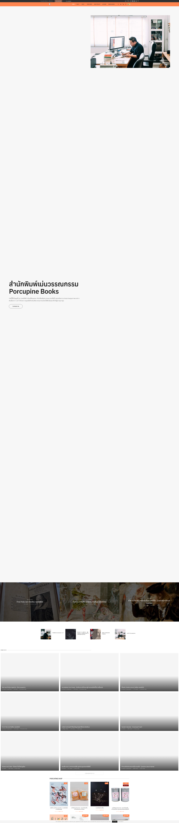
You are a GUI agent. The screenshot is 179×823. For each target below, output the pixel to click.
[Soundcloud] (136, 1)
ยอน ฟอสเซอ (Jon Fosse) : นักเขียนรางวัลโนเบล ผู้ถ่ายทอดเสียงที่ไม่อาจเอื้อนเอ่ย (82, 687)
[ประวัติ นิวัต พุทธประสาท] (120, 634)
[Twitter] (128, 1)
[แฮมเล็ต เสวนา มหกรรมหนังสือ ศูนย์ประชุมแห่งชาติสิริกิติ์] (89, 751)
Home (73, 4)
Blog (78, 4)
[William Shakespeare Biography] (95, 634)
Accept (114, 821)
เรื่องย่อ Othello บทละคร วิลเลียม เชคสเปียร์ (89, 602)
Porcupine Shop (56, 779)
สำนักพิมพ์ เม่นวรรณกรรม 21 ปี (57, 632)
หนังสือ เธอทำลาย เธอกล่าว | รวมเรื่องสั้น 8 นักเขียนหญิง (59, 808)
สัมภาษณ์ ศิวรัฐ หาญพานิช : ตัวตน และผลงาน (14, 687)
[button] (63, 1)
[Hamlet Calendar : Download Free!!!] (149, 712)
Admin (124, 729)
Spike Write (89, 4)
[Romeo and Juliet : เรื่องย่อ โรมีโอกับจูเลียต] (30, 751)
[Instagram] (130, 1)
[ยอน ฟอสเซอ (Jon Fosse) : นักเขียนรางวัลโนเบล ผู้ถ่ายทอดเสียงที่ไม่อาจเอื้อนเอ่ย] (89, 672)
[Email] (134, 1)
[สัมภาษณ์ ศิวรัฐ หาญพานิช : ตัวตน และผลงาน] (30, 672)
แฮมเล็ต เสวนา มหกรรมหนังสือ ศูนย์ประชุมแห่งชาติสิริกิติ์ (76, 766)
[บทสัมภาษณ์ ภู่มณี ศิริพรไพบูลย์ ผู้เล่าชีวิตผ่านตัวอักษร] (89, 712)
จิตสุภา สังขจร (65, 729)
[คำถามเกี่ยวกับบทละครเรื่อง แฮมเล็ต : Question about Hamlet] (149, 751)
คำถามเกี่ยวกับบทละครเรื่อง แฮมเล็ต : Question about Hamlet (149, 601)
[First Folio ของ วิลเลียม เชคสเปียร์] (30, 712)
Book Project (97, 4)
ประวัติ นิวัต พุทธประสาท (131, 633)
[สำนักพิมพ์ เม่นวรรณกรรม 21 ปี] (46, 634)
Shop (83, 4)
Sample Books (111, 4)
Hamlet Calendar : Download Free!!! (131, 727)
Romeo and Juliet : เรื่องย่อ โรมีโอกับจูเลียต (13, 766)
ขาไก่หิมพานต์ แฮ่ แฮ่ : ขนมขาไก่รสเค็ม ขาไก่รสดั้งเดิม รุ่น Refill (79, 808)
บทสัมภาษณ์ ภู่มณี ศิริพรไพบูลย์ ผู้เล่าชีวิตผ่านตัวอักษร (76, 727)
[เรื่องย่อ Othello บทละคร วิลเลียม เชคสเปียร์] (149, 672)
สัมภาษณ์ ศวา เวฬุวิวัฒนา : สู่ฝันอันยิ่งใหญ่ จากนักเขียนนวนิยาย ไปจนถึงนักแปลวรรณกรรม (82, 633)
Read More (120, 821)
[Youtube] (132, 1)
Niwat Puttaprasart (7, 689)
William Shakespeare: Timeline (72, 1)
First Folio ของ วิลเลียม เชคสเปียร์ (30, 602)
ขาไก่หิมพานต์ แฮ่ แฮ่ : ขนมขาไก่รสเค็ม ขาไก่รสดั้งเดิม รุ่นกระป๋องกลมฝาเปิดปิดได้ (120, 808)
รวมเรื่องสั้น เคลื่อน (100, 808)
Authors (104, 4)
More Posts (4, 650)
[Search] (125, 4)
